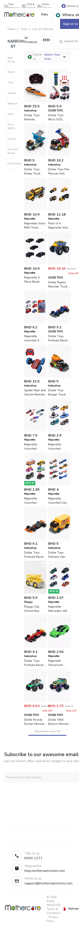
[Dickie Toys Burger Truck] (59, 376)
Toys (23, 29)
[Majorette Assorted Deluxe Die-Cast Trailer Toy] (35, 430)
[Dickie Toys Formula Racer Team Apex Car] (35, 647)
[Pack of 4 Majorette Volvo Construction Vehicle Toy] (59, 209)
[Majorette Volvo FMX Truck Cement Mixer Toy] (35, 209)
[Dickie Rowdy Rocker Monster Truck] (35, 701)
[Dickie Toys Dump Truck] (35, 155)
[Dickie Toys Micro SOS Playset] (59, 101)
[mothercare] (21, 14)
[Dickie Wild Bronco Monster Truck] (59, 701)
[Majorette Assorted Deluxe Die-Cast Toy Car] (59, 430)
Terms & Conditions (54, 911)
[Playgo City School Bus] (35, 593)
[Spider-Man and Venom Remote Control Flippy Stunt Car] (35, 376)
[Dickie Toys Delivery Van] (59, 539)
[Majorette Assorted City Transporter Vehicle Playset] (59, 484)
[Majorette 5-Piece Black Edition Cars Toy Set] (35, 263)
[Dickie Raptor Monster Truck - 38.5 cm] (59, 263)
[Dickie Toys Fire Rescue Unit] (59, 155)
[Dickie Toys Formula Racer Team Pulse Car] (35, 539)
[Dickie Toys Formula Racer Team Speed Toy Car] (59, 322)
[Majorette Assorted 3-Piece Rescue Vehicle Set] (35, 322)
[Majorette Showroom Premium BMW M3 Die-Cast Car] (59, 647)
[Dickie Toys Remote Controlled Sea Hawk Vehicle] (35, 101)
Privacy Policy (52, 919)
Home (11, 29)
